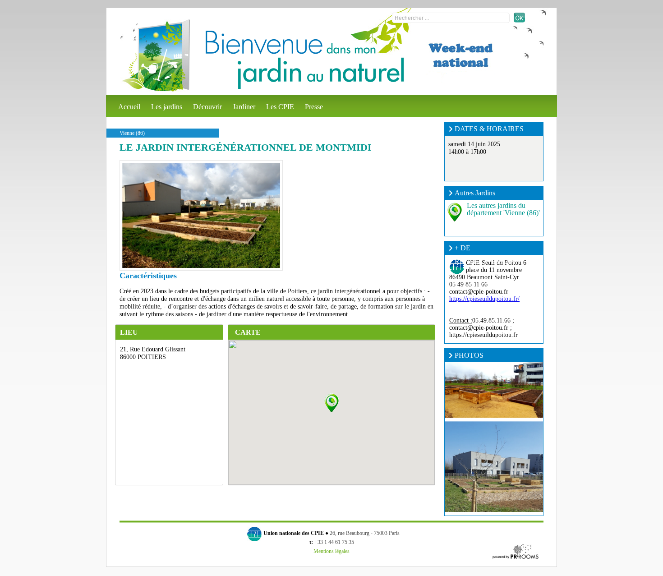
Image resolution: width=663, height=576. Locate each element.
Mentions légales (331, 551)
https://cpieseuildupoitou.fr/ (484, 298)
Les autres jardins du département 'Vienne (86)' (503, 209)
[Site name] (155, 55)
